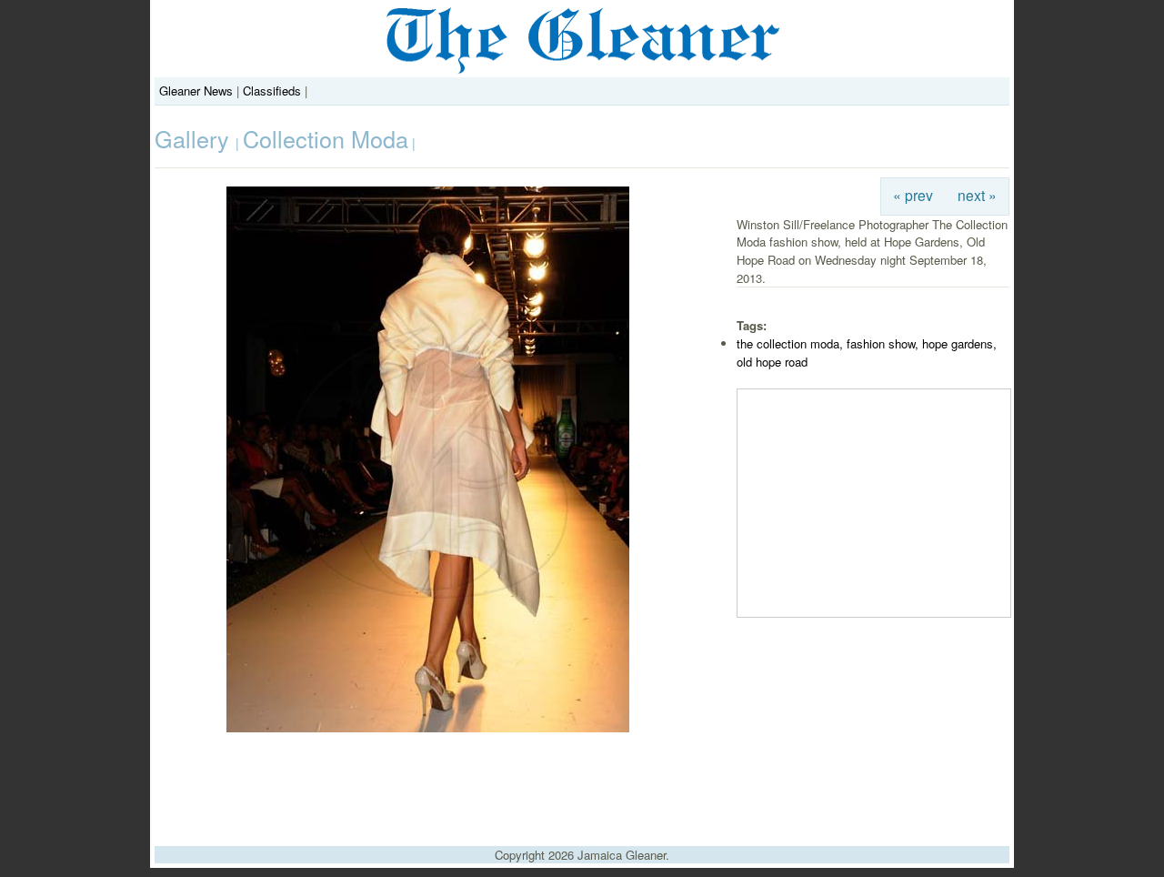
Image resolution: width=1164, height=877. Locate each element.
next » (977, 195)
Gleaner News (196, 90)
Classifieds (272, 90)
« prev (913, 195)
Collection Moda (325, 138)
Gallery (195, 138)
